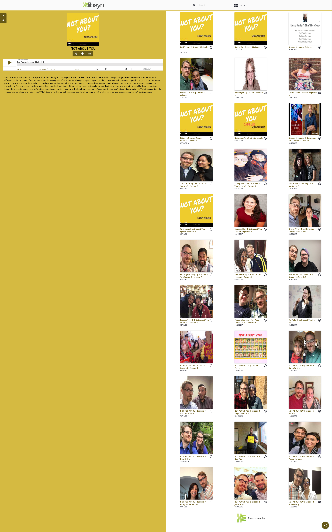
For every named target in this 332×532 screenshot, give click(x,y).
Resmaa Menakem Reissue (300, 47)
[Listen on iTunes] (82, 53)
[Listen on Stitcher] (89, 53)
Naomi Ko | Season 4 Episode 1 (248, 47)
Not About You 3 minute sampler (249, 138)
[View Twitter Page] (3, 20)
